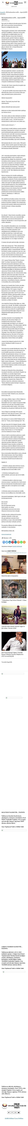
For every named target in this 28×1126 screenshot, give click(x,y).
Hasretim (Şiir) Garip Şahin (10, 576)
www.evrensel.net (6, 534)
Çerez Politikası (19, 1118)
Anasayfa (2, 12)
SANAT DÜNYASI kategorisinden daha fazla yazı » (16, 552)
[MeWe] (15, 542)
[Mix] (18, 542)
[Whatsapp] (21, 542)
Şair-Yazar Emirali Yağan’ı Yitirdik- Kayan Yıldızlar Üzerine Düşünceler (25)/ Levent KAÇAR (12, 654)
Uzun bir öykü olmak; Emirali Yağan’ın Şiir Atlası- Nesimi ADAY (13, 627)
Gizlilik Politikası (9, 1118)
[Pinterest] (12, 542)
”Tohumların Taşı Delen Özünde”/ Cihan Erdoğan (14, 601)
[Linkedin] (9, 542)
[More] (24, 542)
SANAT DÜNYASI (17, 546)
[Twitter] (6, 542)
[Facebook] (4, 542)
